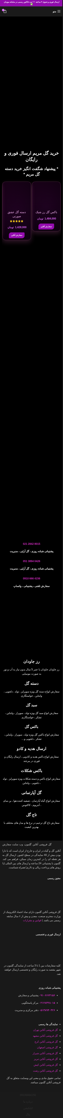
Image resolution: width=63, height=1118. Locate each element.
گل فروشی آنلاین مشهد (45, 1035)
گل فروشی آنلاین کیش (46, 1064)
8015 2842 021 (31, 544)
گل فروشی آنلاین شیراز (45, 1053)
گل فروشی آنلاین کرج (46, 1041)
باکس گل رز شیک (46, 212)
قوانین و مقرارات (32, 920)
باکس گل (31, 727)
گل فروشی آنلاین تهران (45, 1030)
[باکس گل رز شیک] (46, 196)
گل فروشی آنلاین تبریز (46, 1059)
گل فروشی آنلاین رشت (45, 1070)
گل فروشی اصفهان (47, 1047)
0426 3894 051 (31, 561)
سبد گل (31, 705)
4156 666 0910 (31, 578)
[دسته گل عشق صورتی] (16, 196)
